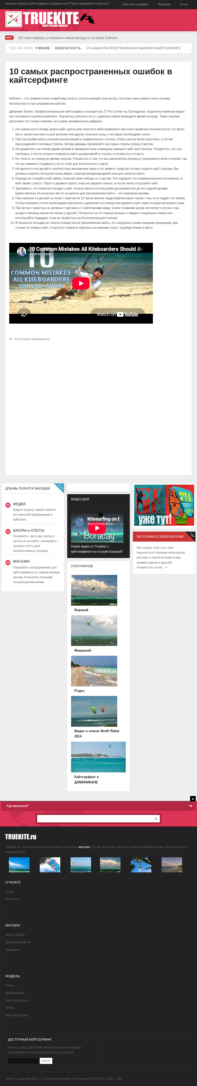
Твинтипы (12, 950)
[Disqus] (98, 406)
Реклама (164, 4)
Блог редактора (16, 1000)
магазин (84, 847)
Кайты (10, 1008)
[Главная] (52, 19)
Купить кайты (15, 934)
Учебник (42, 48)
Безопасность (68, 48)
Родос (79, 691)
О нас (184, 4)
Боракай (81, 610)
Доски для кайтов (18, 942)
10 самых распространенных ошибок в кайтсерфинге (90, 76)
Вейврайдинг (14, 993)
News (9, 985)
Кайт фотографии (135, 4)
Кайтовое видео (17, 1015)
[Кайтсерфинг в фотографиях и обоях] (19, 871)
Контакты (12, 899)
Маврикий (82, 650)
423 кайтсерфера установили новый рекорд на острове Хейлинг (68, 38)
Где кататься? (17, 806)
